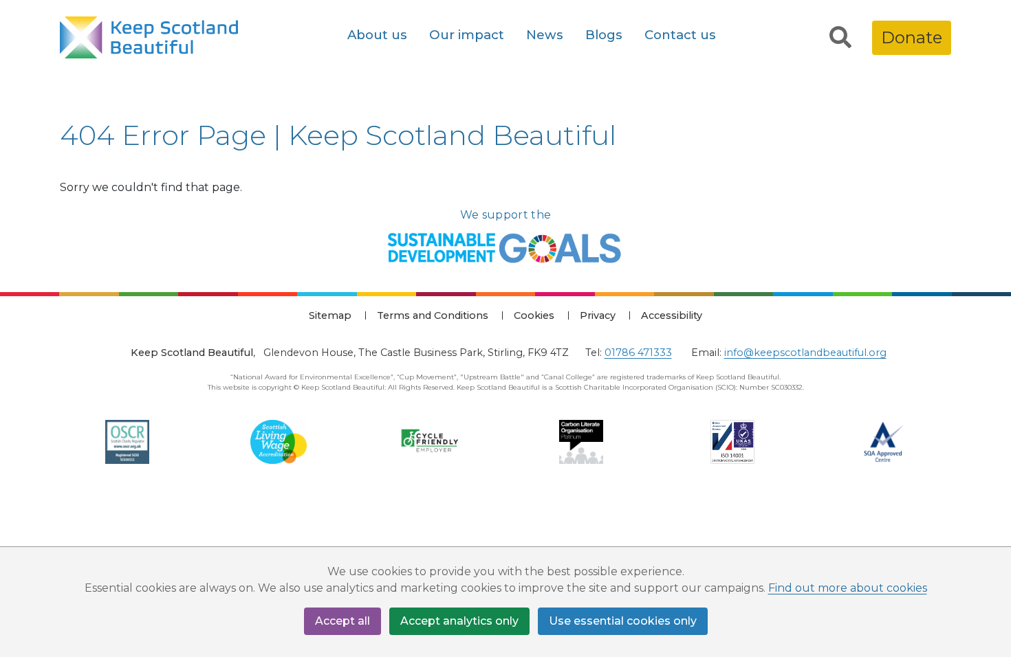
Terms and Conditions (432, 315)
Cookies (534, 315)
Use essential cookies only (623, 620)
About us (377, 35)
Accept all (342, 620)
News (544, 35)
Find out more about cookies (847, 587)
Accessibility (671, 315)
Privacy (598, 315)
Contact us (680, 35)
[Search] (840, 38)
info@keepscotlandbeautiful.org (805, 352)
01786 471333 (638, 352)
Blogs (603, 35)
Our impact (466, 35)
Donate (911, 37)
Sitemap (330, 315)
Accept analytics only (459, 620)
